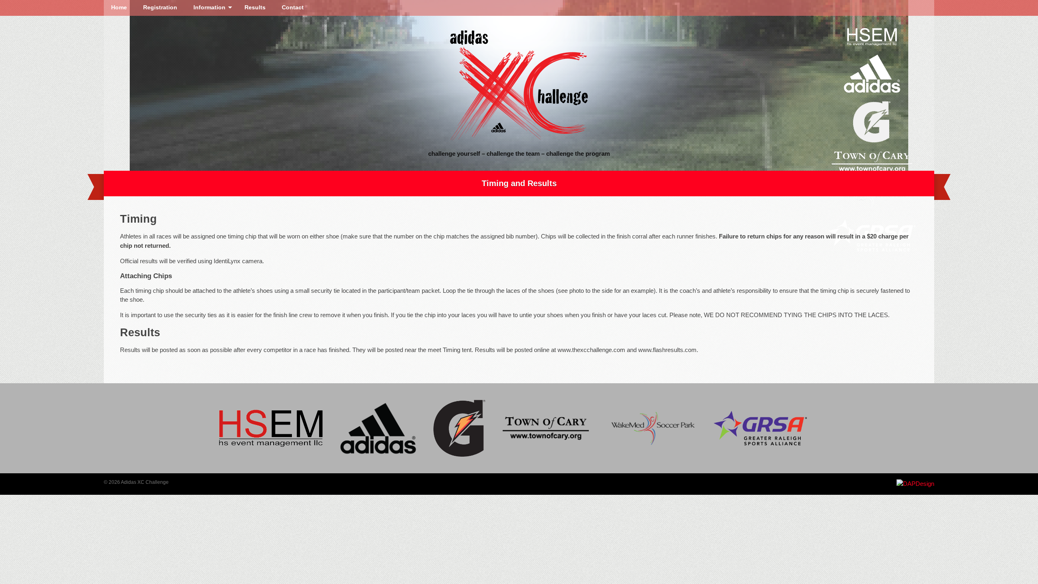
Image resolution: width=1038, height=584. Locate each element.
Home (119, 7)
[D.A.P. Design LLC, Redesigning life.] (915, 483)
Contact (293, 7)
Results (255, 7)
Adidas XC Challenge (519, 85)
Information (205, 8)
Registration (160, 7)
